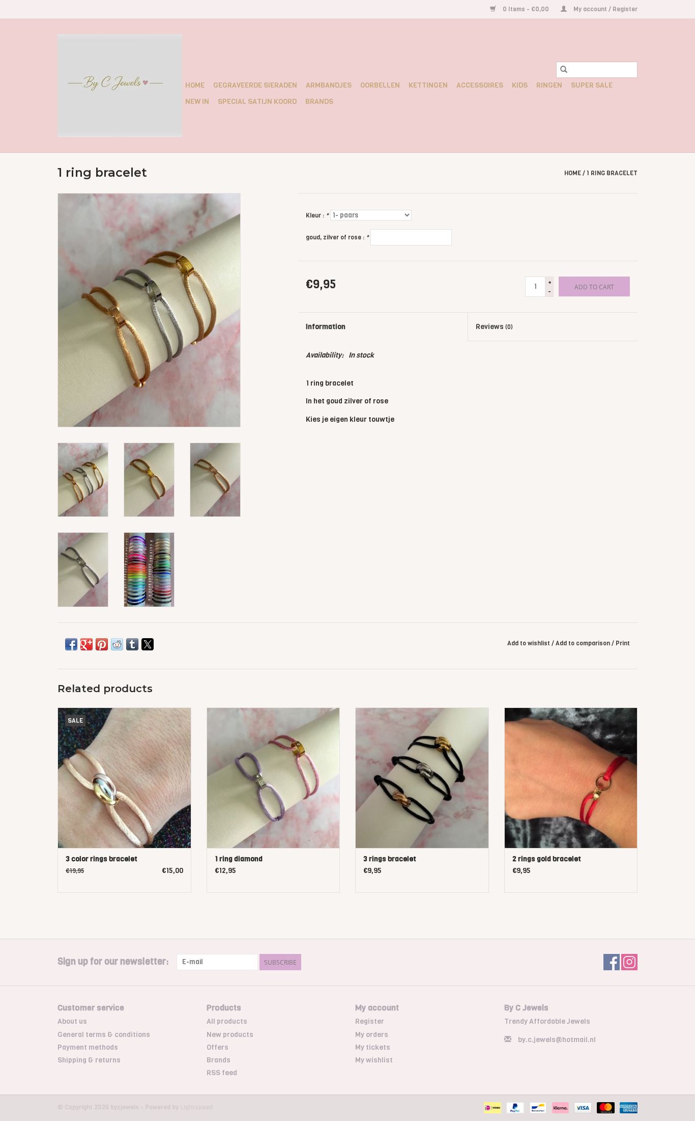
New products (230, 1035)
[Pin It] (102, 644)
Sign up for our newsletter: (113, 961)
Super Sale (592, 85)
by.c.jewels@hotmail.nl (557, 1040)
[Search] (563, 70)
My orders (371, 1035)
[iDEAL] (491, 1108)
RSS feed (222, 1073)
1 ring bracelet (612, 173)
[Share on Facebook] (71, 644)
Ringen (549, 85)
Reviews (494, 327)
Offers (217, 1047)
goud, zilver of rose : (337, 237)
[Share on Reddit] (117, 644)
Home (195, 85)
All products (227, 1021)
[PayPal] (514, 1108)
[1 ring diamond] (273, 777)
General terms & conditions (103, 1035)
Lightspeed (196, 1107)
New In (197, 101)
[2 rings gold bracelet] (571, 777)
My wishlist (374, 1060)
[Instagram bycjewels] (629, 962)
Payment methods (87, 1047)
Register (369, 1021)
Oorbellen (380, 85)
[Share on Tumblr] (132, 644)
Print (623, 643)
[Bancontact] (537, 1108)
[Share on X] (147, 644)
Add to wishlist (529, 643)
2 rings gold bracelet (546, 859)
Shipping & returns (89, 1060)
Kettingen (428, 85)
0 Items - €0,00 (526, 9)
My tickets (372, 1047)
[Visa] (581, 1108)
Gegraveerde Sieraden (255, 85)
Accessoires (479, 85)
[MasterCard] (604, 1108)
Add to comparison (584, 643)
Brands (319, 101)
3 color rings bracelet (101, 859)
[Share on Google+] (86, 644)
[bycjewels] (119, 85)
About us (72, 1021)
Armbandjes (329, 85)
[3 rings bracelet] (422, 777)
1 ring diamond (239, 859)
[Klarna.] (559, 1108)
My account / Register (605, 9)
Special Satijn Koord (257, 101)
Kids (520, 85)
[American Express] (627, 1108)
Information (325, 327)
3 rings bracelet (389, 859)
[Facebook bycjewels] (611, 962)
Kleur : (317, 215)
